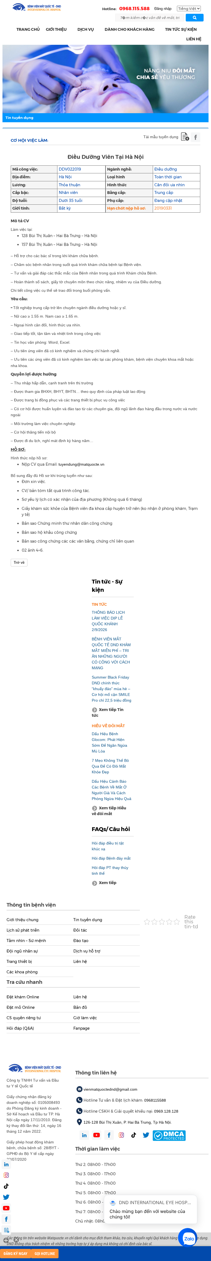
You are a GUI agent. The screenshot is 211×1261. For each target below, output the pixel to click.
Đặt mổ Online (21, 1007)
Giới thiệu (56, 29)
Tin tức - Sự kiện (107, 585)
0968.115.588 (134, 8)
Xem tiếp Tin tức (107, 712)
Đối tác (80, 930)
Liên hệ (193, 39)
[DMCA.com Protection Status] (169, 1135)
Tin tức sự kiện (181, 29)
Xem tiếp (107, 882)
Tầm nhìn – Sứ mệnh (26, 940)
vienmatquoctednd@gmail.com (110, 1089)
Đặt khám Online (23, 997)
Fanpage (81, 1028)
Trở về (19, 562)
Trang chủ (28, 29)
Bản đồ (80, 1007)
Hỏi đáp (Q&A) (20, 1028)
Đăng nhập (162, 9)
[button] (69, 29)
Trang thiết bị (19, 961)
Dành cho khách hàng (129, 29)
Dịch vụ (85, 29)
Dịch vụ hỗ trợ (86, 951)
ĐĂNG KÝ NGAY (15, 1253)
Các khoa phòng (22, 972)
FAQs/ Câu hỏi (111, 829)
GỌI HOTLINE (45, 1253)
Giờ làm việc (85, 1017)
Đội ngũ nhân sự (22, 951)
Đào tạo (80, 940)
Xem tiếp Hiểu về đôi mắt (109, 811)
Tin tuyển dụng (19, 117)
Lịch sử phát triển (23, 930)
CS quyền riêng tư (24, 1017)
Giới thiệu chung (22, 919)
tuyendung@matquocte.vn (81, 464)
